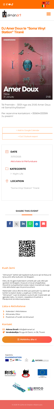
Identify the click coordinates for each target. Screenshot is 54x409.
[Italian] (44, 5)
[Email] (43, 224)
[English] (48, 2)
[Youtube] (9, 4)
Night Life (18, 173)
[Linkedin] (23, 224)
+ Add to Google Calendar (27, 130)
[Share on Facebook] (10, 224)
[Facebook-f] (7, 4)
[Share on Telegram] (37, 224)
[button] (48, 13)
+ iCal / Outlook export (28, 136)
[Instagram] (4, 4)
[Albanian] (44, 2)
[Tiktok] (12, 4)
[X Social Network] (17, 224)
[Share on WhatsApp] (30, 224)
